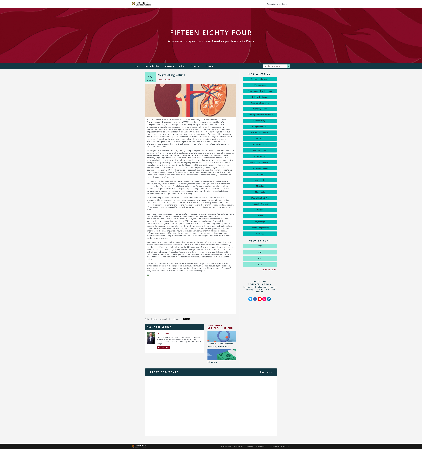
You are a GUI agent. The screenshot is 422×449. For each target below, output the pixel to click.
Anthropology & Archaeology (260, 91)
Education (260, 138)
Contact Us (195, 66)
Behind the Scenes (260, 97)
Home (137, 66)
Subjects (168, 66)
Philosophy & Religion (260, 204)
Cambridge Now (260, 109)
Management (260, 85)
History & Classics (260, 150)
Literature (260, 174)
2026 (260, 246)
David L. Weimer (164, 333)
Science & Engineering (260, 227)
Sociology (260, 233)
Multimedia (260, 192)
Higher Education (260, 144)
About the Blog (152, 66)
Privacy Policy (260, 446)
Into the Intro (260, 156)
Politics (260, 216)
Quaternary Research (260, 79)
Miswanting (212, 362)
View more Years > (269, 270)
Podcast (209, 66)
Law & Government (260, 168)
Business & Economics (260, 103)
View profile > (163, 348)
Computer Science (259, 126)
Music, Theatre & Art (259, 198)
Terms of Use (238, 446)
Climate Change (259, 120)
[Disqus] (211, 405)
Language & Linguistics (259, 162)
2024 (260, 258)
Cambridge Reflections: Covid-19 (259, 115)
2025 (260, 252)
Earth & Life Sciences (260, 132)
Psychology (260, 221)
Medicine (260, 186)
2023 (260, 264)
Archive (181, 66)
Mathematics (260, 180)
